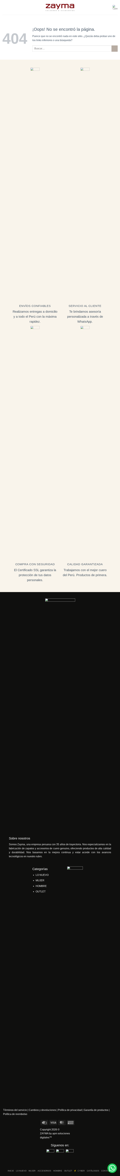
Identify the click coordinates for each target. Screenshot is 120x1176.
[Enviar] (115, 48)
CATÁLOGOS (93, 1171)
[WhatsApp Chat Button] (112, 1168)
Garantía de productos (96, 1110)
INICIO (11, 1171)
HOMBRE (41, 886)
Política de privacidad (70, 1110)
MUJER (40, 880)
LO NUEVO (42, 875)
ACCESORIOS (44, 1171)
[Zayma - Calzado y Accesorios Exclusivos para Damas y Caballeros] (60, 7)
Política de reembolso (15, 1114)
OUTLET (41, 891)
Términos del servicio (15, 1110)
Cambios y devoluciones (42, 1110)
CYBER (80, 1171)
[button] (4, 7)
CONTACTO (106, 1171)
